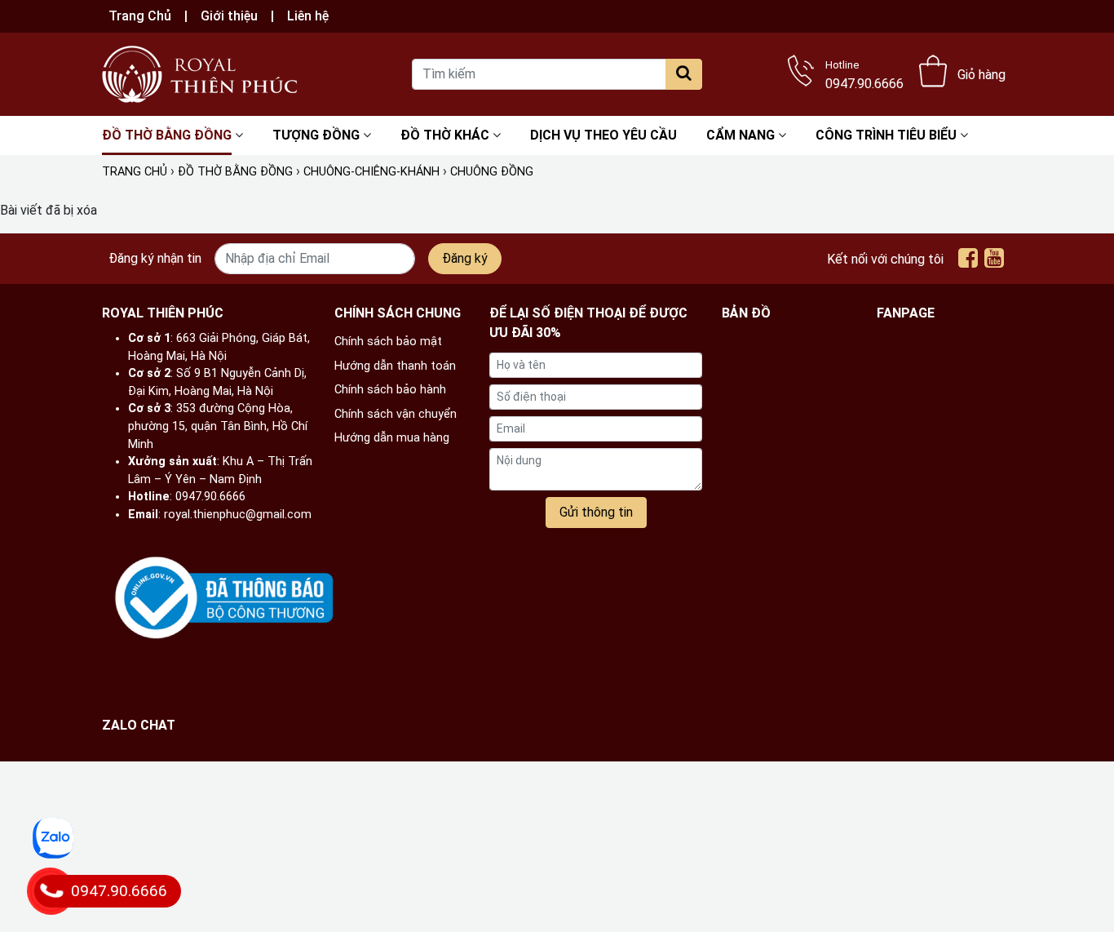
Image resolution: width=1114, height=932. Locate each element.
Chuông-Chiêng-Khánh (371, 172)
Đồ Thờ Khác (444, 135)
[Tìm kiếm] (683, 74)
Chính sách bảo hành (390, 390)
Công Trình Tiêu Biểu (886, 135)
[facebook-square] (968, 261)
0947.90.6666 (864, 73)
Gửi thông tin (596, 512)
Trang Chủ (139, 16)
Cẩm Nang (740, 135)
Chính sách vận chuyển (395, 414)
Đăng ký (465, 258)
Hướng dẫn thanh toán (395, 366)
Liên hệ (308, 16)
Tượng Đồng (316, 135)
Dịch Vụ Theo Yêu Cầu (603, 135)
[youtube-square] (994, 261)
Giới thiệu (229, 16)
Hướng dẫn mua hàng (391, 438)
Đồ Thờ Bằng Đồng (167, 135)
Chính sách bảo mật (388, 341)
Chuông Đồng (491, 172)
